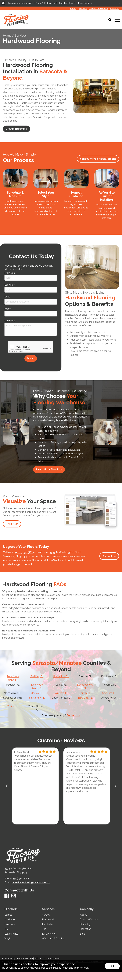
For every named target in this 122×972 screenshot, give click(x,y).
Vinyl (7, 938)
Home (7, 35)
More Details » (85, 3)
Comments (9, 320)
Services (21, 35)
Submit (31, 358)
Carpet (8, 915)
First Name (9, 273)
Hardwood (10, 919)
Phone (7, 309)
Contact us (73, 715)
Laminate (9, 924)
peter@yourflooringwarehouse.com (31, 882)
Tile (6, 929)
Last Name (9, 285)
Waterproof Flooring (53, 938)
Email (7, 297)
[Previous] (6, 785)
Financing (85, 924)
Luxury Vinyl (11, 934)
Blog (82, 934)
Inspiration (85, 929)
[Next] (115, 785)
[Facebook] (6, 896)
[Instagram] (13, 896)
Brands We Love (89, 919)
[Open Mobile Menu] (117, 20)
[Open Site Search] (110, 19)
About (83, 915)
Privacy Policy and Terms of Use (70, 967)
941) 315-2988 (24, 552)
